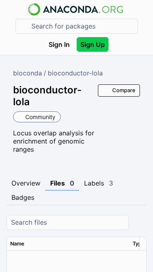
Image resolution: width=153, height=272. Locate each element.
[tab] (26, 183)
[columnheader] (68, 244)
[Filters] (139, 222)
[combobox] (82, 26)
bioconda (27, 73)
